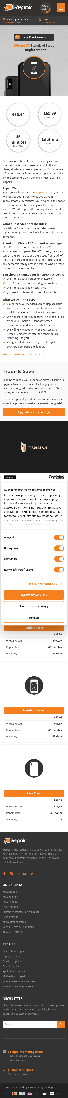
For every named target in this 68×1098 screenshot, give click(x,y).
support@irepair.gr (18, 1060)
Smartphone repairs (14, 951)
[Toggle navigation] (61, 7)
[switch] (59, 548)
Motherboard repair (14, 976)
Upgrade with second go (34, 412)
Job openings (10, 896)
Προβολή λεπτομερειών (42, 583)
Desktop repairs (12, 961)
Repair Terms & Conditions (18, 927)
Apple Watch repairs (15, 971)
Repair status (10, 916)
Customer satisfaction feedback (21, 911)
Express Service (13, 22)
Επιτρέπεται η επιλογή (34, 606)
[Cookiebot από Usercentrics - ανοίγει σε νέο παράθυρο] (49, 477)
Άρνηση (34, 617)
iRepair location (45, 192)
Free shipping (11, 906)
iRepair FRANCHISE (14, 932)
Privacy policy (10, 901)
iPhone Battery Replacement (19, 981)
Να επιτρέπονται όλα (34, 594)
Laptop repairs (11, 956)
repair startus (49, 22)
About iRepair (11, 891)
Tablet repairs (11, 966)
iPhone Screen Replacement (19, 986)
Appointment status (14, 922)
